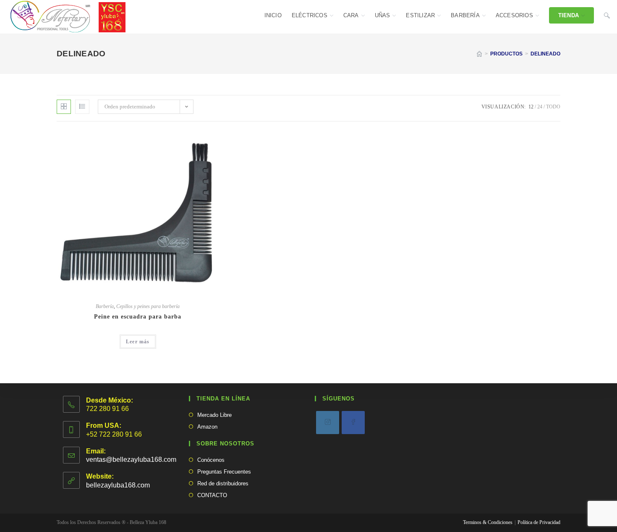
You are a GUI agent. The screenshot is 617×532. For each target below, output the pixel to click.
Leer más (138, 342)
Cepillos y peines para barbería (148, 306)
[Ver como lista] (82, 107)
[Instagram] (327, 422)
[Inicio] (479, 54)
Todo (553, 107)
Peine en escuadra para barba (137, 316)
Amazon (207, 427)
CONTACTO (212, 495)
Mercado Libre (214, 415)
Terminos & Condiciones (487, 522)
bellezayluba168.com (118, 485)
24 (539, 107)
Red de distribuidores (222, 483)
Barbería (105, 306)
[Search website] (607, 15)
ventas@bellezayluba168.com (131, 459)
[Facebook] (353, 422)
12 (530, 107)
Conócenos (211, 460)
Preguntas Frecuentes (224, 472)
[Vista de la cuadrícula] (64, 107)
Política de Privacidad (539, 522)
